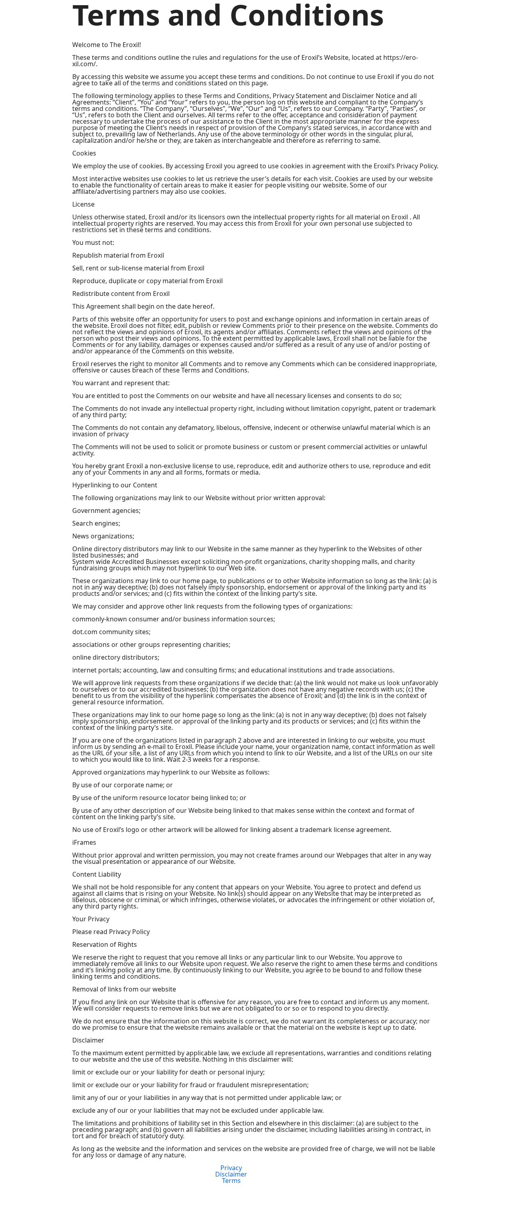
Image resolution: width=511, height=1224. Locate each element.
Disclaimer (231, 1174)
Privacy (231, 1167)
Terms (231, 1180)
